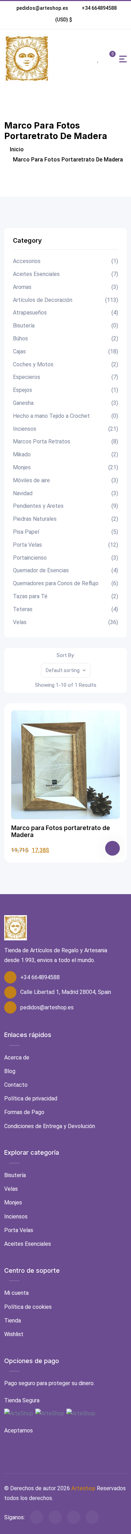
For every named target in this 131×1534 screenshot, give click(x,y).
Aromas (65, 287)
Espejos (65, 390)
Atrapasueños (65, 312)
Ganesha (65, 403)
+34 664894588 (99, 8)
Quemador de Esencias (65, 570)
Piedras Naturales (65, 519)
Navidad (65, 493)
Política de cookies (28, 1307)
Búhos (65, 338)
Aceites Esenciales (65, 274)
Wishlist (13, 1334)
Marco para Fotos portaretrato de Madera (60, 831)
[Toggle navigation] (123, 59)
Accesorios (65, 261)
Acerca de (16, 1057)
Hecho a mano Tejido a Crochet (65, 416)
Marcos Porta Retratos (65, 441)
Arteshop (83, 1488)
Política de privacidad (30, 1098)
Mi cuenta (16, 1293)
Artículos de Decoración (65, 300)
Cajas (65, 351)
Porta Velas (65, 544)
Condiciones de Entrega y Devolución (49, 1126)
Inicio (16, 149)
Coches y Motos (65, 364)
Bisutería (65, 325)
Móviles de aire (65, 480)
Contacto (16, 1085)
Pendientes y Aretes (65, 506)
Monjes (65, 467)
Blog (9, 1071)
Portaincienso (65, 557)
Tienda (12, 1320)
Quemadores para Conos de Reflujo (65, 583)
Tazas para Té (65, 596)
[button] (64, 19)
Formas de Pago (24, 1112)
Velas (65, 622)
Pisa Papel (65, 531)
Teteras (65, 609)
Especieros (65, 377)
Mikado (65, 454)
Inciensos (65, 429)
